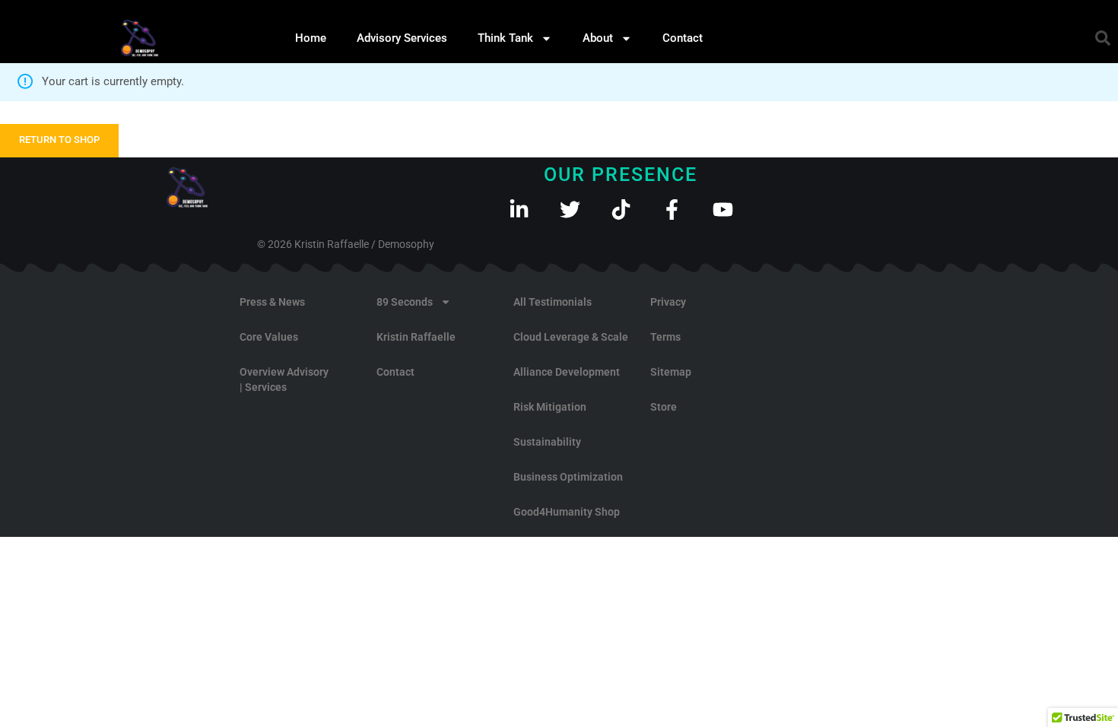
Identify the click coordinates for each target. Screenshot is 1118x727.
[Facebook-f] (672, 209)
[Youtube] (723, 209)
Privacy (668, 302)
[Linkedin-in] (519, 209)
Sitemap (670, 372)
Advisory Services (402, 38)
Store (663, 407)
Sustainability (547, 442)
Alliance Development (566, 372)
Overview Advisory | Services (284, 379)
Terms (665, 337)
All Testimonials (552, 302)
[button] (1103, 38)
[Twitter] (570, 209)
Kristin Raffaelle (416, 337)
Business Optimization (568, 477)
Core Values (269, 337)
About (598, 38)
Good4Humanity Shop (566, 512)
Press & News (272, 302)
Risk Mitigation (549, 407)
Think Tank (505, 38)
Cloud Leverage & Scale (570, 337)
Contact (682, 38)
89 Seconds (404, 302)
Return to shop (59, 139)
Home (310, 38)
